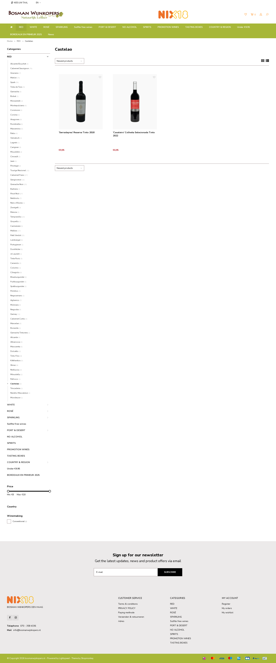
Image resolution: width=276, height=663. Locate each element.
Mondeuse (16, 397)
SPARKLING (62, 27)
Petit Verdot (17, 235)
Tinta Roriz (16, 258)
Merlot (15, 77)
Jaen (13, 161)
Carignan (15, 147)
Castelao (29, 41)
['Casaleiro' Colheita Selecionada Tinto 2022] (135, 101)
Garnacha (15, 91)
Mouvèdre (16, 151)
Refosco (15, 379)
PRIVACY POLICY (126, 608)
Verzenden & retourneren (131, 616)
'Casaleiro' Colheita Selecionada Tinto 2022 (134, 134)
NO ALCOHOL (130, 27)
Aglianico (16, 300)
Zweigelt (15, 207)
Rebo (14, 133)
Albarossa (16, 342)
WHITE (33, 27)
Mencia (14, 212)
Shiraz (14, 365)
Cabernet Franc (19, 175)
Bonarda (15, 328)
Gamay (15, 314)
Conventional (20, 521)
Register (226, 603)
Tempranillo (17, 216)
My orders (227, 608)
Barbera (15, 189)
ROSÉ (46, 27)
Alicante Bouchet (19, 63)
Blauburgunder (18, 277)
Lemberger (16, 240)
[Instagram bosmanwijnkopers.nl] (16, 617)
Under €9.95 (243, 27)
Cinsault (15, 156)
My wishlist (227, 612)
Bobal (14, 96)
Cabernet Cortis (18, 318)
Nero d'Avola (17, 202)
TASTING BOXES (194, 27)
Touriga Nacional (19, 170)
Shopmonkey (87, 658)
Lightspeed (64, 658)
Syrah (14, 82)
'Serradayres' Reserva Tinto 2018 (76, 132)
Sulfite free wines (83, 27)
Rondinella (16, 124)
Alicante (15, 337)
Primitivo (15, 291)
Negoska (15, 309)
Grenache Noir (18, 184)
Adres (121, 621)
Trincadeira (16, 388)
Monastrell (16, 100)
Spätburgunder (18, 286)
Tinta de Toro (17, 87)
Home (9, 41)
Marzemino (16, 128)
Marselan (15, 323)
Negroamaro (17, 295)
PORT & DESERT (107, 27)
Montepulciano (18, 105)
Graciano (15, 73)
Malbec (15, 230)
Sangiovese (17, 179)
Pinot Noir (16, 193)
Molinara (15, 304)
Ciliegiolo (16, 272)
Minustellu (16, 374)
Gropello (15, 221)
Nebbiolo (16, 198)
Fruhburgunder (18, 281)
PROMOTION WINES (168, 27)
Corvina (15, 114)
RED (21, 27)
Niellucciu (16, 369)
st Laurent (16, 253)
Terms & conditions (128, 603)
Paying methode (126, 612)
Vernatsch (16, 138)
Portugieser (16, 244)
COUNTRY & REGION (220, 27)
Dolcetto (15, 351)
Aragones (16, 119)
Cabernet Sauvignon (21, 68)
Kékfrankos (16, 360)
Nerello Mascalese (20, 393)
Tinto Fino (16, 355)
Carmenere (16, 226)
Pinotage (15, 165)
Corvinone (16, 110)
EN (37, 2)
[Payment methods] (204, 658)
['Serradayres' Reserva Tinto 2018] (81, 101)
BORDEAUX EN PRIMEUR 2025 (26, 34)
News (51, 34)
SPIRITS (147, 27)
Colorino (15, 267)
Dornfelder (16, 249)
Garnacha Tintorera (20, 332)
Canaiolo (15, 263)
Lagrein (15, 142)
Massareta (16, 346)
